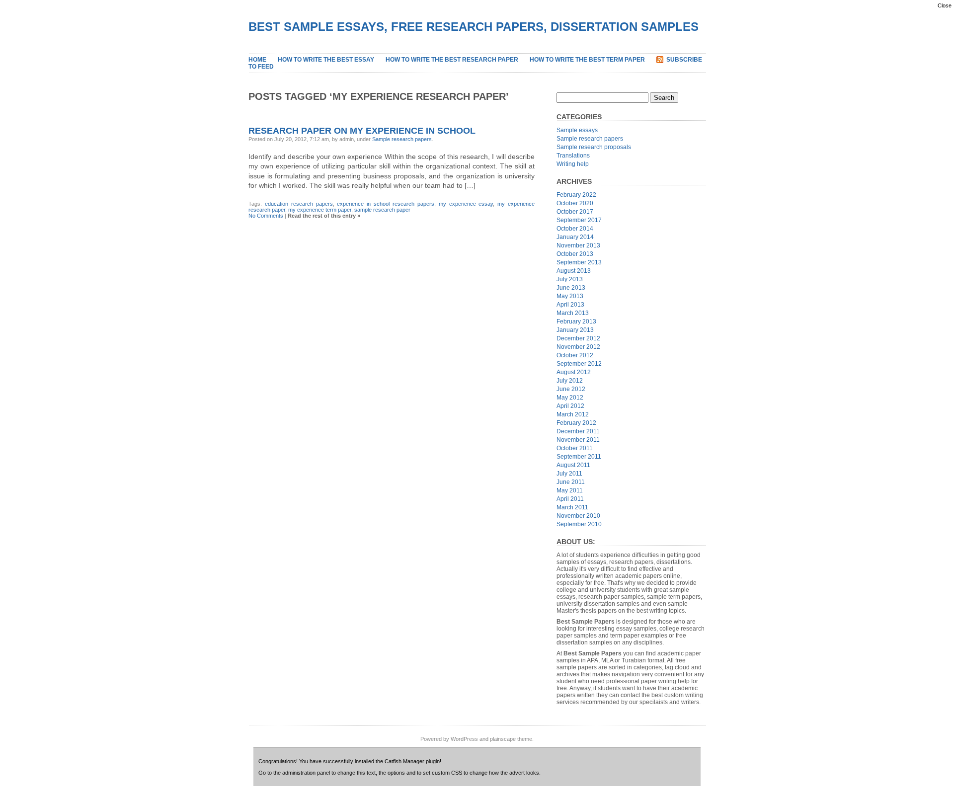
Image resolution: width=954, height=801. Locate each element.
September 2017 (579, 220)
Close (945, 5)
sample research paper (382, 210)
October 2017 (574, 211)
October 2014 (574, 228)
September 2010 (579, 524)
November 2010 (578, 515)
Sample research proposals (593, 147)
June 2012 (570, 389)
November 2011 (578, 439)
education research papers (299, 204)
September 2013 (579, 262)
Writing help (572, 163)
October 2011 (574, 448)
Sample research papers (402, 139)
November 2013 (578, 245)
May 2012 (569, 397)
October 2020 (574, 203)
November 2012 (578, 346)
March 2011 (572, 507)
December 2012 (578, 338)
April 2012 (570, 405)
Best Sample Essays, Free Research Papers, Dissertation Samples (473, 26)
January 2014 (575, 237)
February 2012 (576, 422)
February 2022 (576, 194)
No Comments (265, 216)
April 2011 (570, 498)
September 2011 (578, 456)
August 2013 (573, 270)
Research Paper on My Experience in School (362, 131)
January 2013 (575, 329)
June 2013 (570, 287)
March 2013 (572, 313)
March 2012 (572, 414)
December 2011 (578, 431)
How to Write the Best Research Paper (452, 59)
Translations (573, 155)
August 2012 (573, 372)
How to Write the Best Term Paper (587, 59)
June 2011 (570, 482)
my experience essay (466, 204)
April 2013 (570, 304)
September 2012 (579, 363)
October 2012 (574, 355)
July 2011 (569, 473)
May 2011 (569, 490)
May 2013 (569, 296)
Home (257, 59)
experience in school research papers (385, 204)
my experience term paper (319, 210)
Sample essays (577, 130)
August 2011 (573, 465)
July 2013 (569, 279)
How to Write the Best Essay (326, 59)
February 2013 (576, 321)
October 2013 (574, 253)
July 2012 (569, 380)
